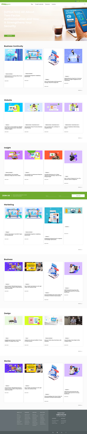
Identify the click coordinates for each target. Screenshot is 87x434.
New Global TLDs (27, 422)
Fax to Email (42, 421)
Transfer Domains (27, 417)
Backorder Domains (27, 418)
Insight (7, 148)
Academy (54, 4)
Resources (47, 4)
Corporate (18, 418)
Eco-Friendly (18, 417)
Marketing (9, 204)
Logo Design (42, 417)
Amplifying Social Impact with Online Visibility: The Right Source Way (13, 341)
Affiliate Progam (19, 421)
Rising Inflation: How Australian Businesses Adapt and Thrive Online (12, 175)
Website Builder (42, 414)
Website (8, 100)
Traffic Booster (42, 418)
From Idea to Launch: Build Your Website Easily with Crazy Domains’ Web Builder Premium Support (13, 127)
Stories (7, 361)
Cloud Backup (34, 425)
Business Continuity (13, 46)
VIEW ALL (80, 90)
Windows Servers (34, 422)
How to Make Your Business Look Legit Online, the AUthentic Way (33, 287)
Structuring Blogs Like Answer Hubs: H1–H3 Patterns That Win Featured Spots (53, 295)
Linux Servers (34, 421)
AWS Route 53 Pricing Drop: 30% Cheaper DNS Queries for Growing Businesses (71, 291)
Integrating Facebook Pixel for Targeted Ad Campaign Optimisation (53, 239)
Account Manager (63, 420)
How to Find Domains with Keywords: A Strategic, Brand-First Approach (53, 82)
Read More (26, 80)
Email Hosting (34, 418)
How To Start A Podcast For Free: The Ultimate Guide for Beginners (72, 179)
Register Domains (27, 414)
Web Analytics (42, 422)
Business (8, 259)
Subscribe (78, 195)
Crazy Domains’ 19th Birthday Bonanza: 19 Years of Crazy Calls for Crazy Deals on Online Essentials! (13, 287)
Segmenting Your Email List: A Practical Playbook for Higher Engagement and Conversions (73, 79)
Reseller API (18, 422)
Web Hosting (34, 414)
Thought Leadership (39, 4)
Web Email (62, 423)
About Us (18, 414)
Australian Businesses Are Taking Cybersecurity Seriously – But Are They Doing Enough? (53, 175)
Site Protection (34, 417)
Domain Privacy (27, 421)
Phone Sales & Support (55, 420)
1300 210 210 (61, 415)
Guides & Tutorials (54, 423)
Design (7, 313)
